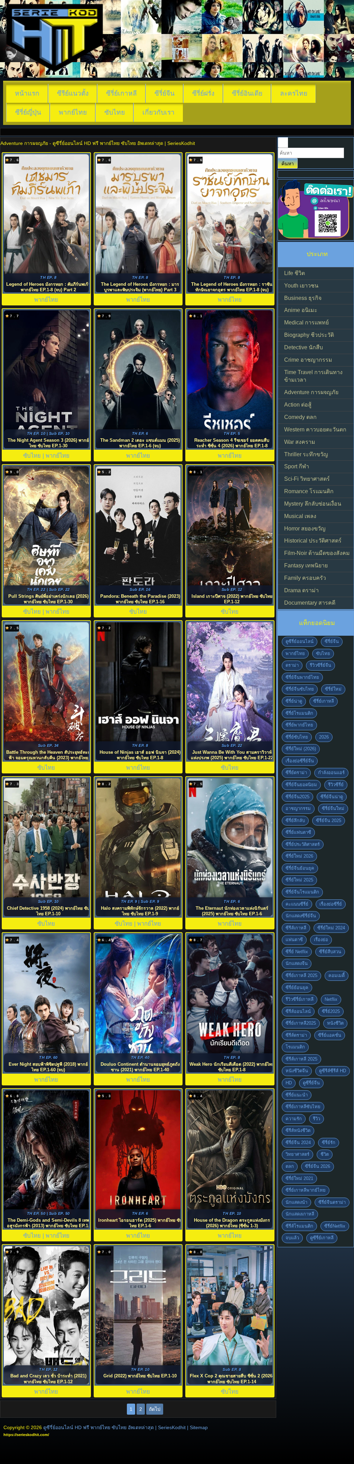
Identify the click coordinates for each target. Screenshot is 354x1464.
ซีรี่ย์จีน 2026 (317, 1166)
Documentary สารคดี (309, 603)
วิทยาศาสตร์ (297, 1154)
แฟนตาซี (294, 939)
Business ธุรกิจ (303, 298)
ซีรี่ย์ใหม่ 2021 (299, 1178)
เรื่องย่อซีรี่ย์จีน (300, 760)
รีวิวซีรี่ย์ (336, 784)
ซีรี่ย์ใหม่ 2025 (299, 879)
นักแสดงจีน (297, 963)
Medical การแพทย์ (306, 322)
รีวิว (316, 1118)
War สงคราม (299, 442)
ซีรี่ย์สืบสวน (330, 951)
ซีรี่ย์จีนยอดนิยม (301, 784)
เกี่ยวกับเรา (158, 112)
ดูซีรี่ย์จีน (311, 1082)
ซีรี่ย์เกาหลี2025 (301, 1023)
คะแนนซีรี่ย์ (297, 904)
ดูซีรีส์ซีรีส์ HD (332, 1070)
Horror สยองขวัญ (305, 528)
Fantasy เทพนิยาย (306, 565)
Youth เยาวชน (301, 286)
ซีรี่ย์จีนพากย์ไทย (302, 677)
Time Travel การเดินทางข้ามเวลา (313, 376)
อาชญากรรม (298, 808)
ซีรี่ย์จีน (165, 93)
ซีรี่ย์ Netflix (297, 951)
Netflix (331, 999)
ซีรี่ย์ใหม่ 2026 (299, 856)
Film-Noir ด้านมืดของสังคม (317, 553)
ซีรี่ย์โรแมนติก (299, 713)
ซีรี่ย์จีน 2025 (328, 820)
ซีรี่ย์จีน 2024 (298, 1142)
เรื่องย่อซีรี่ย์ (330, 904)
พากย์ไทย (73, 112)
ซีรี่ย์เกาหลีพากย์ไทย (306, 1190)
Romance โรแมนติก (309, 491)
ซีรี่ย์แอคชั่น (329, 1035)
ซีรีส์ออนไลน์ (298, 1011)
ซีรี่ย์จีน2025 (297, 796)
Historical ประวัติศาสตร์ (313, 541)
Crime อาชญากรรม (308, 360)
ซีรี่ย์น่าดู (294, 701)
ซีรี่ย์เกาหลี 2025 (301, 975)
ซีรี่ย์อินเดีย (247, 93)
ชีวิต (324, 1154)
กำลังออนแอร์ (331, 772)
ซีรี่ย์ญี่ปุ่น (28, 112)
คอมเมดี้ (336, 975)
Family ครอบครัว (305, 578)
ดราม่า (292, 665)
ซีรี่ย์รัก (328, 1142)
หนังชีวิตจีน (297, 1070)
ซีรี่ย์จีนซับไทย (300, 689)
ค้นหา (287, 163)
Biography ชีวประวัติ (309, 335)
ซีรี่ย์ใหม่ (333, 689)
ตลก (290, 1166)
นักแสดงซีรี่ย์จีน (301, 915)
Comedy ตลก (300, 417)
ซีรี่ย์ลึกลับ (295, 820)
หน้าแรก (27, 93)
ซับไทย (114, 112)
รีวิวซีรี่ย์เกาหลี (300, 999)
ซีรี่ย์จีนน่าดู (331, 796)
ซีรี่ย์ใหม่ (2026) (301, 748)
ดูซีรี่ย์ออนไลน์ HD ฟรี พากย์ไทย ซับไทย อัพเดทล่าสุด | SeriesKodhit (114, 1427)
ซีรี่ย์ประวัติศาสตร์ (303, 844)
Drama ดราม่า (301, 590)
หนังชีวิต (335, 1023)
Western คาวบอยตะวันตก (315, 429)
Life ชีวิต (294, 273)
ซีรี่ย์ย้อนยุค (297, 987)
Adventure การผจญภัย (311, 392)
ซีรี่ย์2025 (331, 1011)
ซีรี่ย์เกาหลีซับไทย (303, 1106)
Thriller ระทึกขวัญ (306, 454)
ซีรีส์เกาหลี (296, 927)
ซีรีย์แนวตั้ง (72, 93)
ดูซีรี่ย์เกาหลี (322, 1237)
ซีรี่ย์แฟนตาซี (298, 832)
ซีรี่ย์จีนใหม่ (333, 808)
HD (289, 1082)
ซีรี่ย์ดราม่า (296, 772)
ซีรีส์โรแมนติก (299, 1226)
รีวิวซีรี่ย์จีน (320, 665)
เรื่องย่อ (321, 939)
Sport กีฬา (296, 466)
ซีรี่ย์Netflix (334, 1226)
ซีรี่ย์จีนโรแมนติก (302, 892)
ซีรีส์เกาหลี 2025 (301, 1059)
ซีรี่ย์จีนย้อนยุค (300, 868)
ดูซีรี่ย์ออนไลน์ (300, 641)
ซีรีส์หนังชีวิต (298, 1130)
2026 (324, 737)
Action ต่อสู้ (297, 405)
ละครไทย (293, 93)
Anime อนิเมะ (300, 310)
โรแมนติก (295, 1047)
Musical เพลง (300, 516)
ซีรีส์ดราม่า (296, 1035)
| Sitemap (197, 1427)
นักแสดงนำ (296, 1202)
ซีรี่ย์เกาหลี (121, 93)
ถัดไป (154, 1409)
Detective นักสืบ (303, 347)
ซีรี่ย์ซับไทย (297, 737)
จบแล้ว (292, 1237)
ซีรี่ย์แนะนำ (297, 1094)
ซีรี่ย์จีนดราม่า (332, 1202)
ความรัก (294, 1118)
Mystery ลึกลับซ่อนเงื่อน (312, 504)
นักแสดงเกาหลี (300, 1214)
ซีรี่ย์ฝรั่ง (203, 93)
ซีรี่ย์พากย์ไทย (299, 725)
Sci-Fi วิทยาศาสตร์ (307, 479)
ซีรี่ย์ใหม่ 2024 (331, 927)
